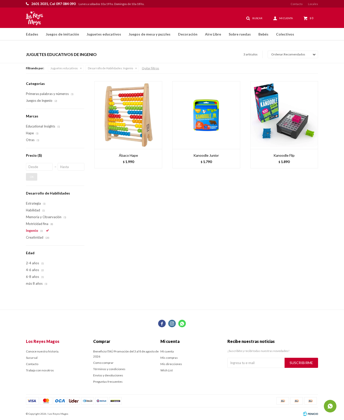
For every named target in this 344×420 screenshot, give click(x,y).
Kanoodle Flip (284, 155)
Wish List (166, 370)
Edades (32, 34)
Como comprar (103, 363)
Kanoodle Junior (206, 155)
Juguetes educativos (104, 34)
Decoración (187, 34)
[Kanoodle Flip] (284, 115)
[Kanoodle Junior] (206, 115)
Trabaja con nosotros (40, 370)
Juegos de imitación (62, 34)
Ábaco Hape (128, 155)
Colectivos (285, 34)
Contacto (296, 4)
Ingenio (110, 68)
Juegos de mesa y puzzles (149, 34)
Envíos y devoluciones (108, 375)
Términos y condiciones (109, 369)
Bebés (263, 34)
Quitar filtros (150, 68)
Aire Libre (213, 34)
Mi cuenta (167, 351)
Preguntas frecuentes (108, 381)
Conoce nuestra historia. (42, 351)
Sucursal (32, 358)
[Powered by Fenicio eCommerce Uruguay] (310, 413)
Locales (313, 4)
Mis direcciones (171, 364)
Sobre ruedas (240, 34)
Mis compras (169, 358)
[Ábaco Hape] (128, 115)
